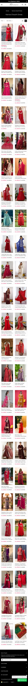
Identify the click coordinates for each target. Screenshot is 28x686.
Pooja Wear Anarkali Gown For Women (19, 384)
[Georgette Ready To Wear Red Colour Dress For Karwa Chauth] (21, 605)
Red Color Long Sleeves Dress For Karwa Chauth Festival (20, 539)
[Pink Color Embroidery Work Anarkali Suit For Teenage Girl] (7, 86)
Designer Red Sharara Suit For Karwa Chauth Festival (20, 72)
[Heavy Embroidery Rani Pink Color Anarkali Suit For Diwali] (21, 502)
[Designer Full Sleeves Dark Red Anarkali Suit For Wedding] (21, 192)
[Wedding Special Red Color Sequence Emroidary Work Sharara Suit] (7, 347)
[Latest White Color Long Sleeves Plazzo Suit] (21, 270)
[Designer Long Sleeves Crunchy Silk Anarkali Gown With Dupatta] (21, 347)
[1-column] (22, 21)
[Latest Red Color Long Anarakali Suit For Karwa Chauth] (7, 244)
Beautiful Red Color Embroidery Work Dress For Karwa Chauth (6, 590)
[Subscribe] (25, 660)
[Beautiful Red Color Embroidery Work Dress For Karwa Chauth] (7, 579)
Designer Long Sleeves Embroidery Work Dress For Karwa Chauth (20, 564)
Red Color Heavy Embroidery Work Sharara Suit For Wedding (7, 487)
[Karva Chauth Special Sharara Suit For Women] (7, 528)
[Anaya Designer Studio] (14, 5)
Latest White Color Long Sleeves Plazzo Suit (20, 281)
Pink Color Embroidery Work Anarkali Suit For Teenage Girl (6, 97)
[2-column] (26, 21)
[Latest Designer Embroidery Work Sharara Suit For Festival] (21, 166)
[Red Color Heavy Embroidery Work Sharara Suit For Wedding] (7, 476)
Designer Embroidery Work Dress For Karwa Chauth (20, 126)
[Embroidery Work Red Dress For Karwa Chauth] (21, 32)
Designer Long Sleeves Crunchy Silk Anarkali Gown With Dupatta (20, 358)
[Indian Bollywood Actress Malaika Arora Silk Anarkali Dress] (21, 141)
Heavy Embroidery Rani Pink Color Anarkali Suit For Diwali (20, 513)
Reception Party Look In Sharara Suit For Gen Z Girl (6, 513)
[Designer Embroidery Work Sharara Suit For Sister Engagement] (21, 476)
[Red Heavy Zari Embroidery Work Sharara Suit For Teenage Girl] (21, 424)
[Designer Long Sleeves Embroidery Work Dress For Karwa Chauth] (21, 553)
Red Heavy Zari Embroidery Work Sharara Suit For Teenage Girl (21, 435)
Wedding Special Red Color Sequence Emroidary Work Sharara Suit (6, 358)
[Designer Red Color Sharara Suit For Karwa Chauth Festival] (21, 579)
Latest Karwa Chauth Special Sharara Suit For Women (20, 332)
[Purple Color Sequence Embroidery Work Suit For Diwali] (7, 553)
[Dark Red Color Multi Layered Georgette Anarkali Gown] (7, 373)
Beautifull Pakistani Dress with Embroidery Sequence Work (6, 409)
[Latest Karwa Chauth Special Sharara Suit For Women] (21, 321)
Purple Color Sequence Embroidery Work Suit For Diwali (6, 564)
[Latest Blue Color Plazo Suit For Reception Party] (21, 244)
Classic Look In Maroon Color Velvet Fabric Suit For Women (20, 461)
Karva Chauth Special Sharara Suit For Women (6, 539)
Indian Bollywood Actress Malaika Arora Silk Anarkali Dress (21, 152)
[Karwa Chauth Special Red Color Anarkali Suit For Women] (7, 61)
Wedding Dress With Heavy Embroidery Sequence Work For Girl (6, 435)
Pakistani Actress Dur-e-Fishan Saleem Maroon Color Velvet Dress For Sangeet (6, 177)
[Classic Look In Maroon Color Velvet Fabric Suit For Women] (21, 450)
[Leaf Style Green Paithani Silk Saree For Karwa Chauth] (21, 631)
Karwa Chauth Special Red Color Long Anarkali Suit (6, 281)
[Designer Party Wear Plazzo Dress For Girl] (7, 295)
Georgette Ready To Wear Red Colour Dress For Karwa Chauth (20, 616)
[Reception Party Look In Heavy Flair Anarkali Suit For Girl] (7, 450)
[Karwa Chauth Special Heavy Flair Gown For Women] (7, 115)
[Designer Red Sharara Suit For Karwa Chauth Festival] (21, 61)
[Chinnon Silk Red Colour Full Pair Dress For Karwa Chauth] (7, 631)
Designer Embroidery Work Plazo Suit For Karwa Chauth (6, 203)
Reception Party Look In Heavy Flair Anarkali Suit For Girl (7, 461)
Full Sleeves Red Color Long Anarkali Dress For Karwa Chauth (20, 306)
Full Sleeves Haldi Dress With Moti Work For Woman (20, 409)
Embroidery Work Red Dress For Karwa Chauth (20, 43)
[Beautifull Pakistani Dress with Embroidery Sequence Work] (7, 399)
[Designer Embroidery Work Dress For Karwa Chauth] (21, 115)
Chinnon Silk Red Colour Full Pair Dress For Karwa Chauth (7, 642)
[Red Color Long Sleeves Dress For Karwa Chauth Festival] (21, 528)
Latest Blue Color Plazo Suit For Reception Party (20, 255)
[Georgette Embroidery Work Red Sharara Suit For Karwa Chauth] (7, 32)
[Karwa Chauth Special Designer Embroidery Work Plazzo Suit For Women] (21, 218)
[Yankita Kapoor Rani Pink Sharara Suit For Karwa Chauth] (21, 87)
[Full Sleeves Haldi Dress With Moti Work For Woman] (21, 399)
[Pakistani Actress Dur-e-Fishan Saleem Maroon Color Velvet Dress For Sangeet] (7, 166)
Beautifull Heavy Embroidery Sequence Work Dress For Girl (6, 229)
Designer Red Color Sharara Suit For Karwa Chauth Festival (20, 590)
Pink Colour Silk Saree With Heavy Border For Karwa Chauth (6, 152)
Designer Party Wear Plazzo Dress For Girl (6, 306)
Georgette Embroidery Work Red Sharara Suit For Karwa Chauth (6, 43)
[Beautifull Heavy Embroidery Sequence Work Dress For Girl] (7, 218)
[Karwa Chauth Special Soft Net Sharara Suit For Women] (7, 321)
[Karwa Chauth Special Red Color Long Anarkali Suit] (7, 270)
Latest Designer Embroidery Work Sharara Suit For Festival (21, 177)
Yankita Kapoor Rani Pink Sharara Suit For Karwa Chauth (20, 97)
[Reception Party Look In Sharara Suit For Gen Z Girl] (7, 502)
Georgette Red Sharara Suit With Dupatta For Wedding (6, 616)
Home (7, 10)
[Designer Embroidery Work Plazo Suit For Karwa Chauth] (7, 192)
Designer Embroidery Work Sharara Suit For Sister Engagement (20, 487)
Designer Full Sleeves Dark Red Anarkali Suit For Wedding (20, 203)
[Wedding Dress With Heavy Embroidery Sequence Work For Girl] (7, 424)
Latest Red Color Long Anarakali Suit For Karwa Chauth (7, 255)
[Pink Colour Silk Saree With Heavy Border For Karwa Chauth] (7, 141)
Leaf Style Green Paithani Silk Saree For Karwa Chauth (20, 642)
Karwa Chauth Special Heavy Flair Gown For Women (6, 126)
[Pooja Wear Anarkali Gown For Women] (21, 373)
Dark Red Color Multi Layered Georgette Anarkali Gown (6, 384)
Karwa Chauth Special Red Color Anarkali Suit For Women (6, 72)
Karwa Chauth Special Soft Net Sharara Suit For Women (6, 332)
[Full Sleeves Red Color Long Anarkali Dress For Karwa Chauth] (21, 295)
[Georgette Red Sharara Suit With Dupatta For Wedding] (7, 605)
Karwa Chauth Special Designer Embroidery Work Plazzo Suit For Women (20, 229)
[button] (25, 4)
